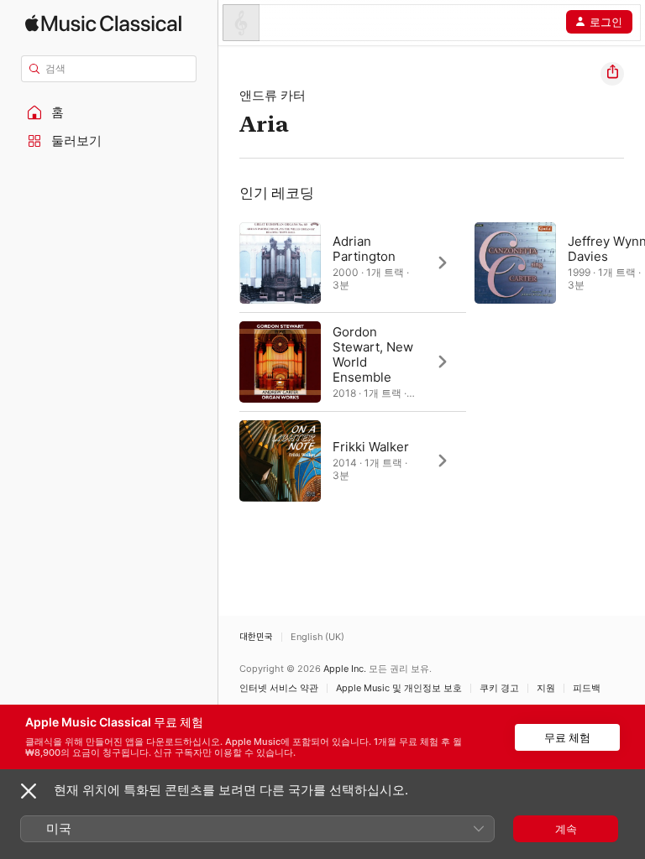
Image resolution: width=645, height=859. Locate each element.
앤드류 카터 (272, 95)
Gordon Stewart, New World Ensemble (373, 354)
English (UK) (317, 637)
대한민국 (256, 637)
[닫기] (28, 791)
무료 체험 (567, 737)
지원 (546, 688)
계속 (566, 829)
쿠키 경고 (499, 688)
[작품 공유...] (612, 74)
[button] (109, 112)
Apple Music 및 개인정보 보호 (399, 688)
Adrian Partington (364, 248)
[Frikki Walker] (352, 460)
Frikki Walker (371, 447)
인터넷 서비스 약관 (278, 688)
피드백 (586, 688)
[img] (103, 23)
